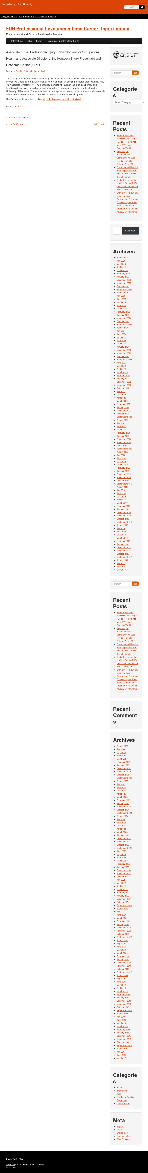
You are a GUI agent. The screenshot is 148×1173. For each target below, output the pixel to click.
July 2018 (121, 528)
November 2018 (124, 515)
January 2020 (123, 470)
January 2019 (123, 509)
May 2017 (121, 569)
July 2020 (121, 455)
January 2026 (123, 276)
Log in (119, 1129)
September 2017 (124, 556)
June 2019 (121, 493)
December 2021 (124, 410)
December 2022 (124, 381)
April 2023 (121, 369)
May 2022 (121, 394)
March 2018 (122, 537)
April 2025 (121, 305)
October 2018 (123, 518)
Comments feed (124, 1135)
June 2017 (121, 566)
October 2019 (123, 480)
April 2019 (121, 499)
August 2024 (122, 327)
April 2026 (121, 267)
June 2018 (121, 531)
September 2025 (124, 289)
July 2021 (121, 423)
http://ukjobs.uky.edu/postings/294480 (61, 99)
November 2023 (124, 353)
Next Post (100, 124)
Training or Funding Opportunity (62, 41)
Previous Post (14, 124)
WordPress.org (123, 1139)
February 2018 (123, 541)
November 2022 (124, 384)
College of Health (9, 16)
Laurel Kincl (39, 71)
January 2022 (123, 407)
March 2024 (122, 343)
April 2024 (121, 340)
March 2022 (122, 400)
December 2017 (124, 547)
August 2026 (122, 257)
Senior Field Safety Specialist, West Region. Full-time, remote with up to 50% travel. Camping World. (128, 142)
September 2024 (124, 324)
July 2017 (121, 563)
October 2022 (123, 388)
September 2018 (124, 521)
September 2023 (124, 359)
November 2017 (124, 550)
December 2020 (124, 439)
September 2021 (124, 416)
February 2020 (123, 467)
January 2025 (123, 314)
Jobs (29, 41)
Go (135, 72)
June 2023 (121, 362)
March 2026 (122, 270)
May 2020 (121, 461)
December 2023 (124, 349)
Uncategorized (123, 1103)
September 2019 (124, 483)
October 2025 (123, 286)
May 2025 (121, 302)
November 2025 (124, 283)
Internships (17, 41)
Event (39, 41)
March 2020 (122, 464)
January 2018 (123, 544)
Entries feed (122, 1132)
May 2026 (121, 263)
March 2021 (122, 429)
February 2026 (123, 273)
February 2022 (123, 404)
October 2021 (123, 413)
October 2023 (123, 356)
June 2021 (121, 426)
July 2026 (121, 260)
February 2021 (123, 432)
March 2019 (122, 502)
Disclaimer (11, 1167)
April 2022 (121, 397)
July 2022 (121, 391)
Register (120, 1126)
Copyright (10, 1164)
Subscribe (130, 230)
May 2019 (121, 496)
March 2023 (122, 372)
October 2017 (123, 553)
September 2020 (124, 448)
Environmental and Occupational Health (37, 16)
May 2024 (121, 337)
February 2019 (123, 505)
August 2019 (122, 486)
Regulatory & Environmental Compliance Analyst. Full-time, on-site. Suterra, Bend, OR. (126, 157)
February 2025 (123, 311)
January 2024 (123, 346)
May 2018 (121, 534)
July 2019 (121, 490)
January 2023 (123, 378)
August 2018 (122, 525)
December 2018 (124, 512)
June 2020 (121, 458)
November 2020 (124, 442)
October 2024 (123, 321)
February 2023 (123, 375)
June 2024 (121, 334)
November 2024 (124, 318)
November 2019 (124, 477)
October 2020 (123, 445)
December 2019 (124, 474)
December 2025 (124, 279)
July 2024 (121, 330)
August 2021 (122, 420)
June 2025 (121, 298)
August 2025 (122, 292)
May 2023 (121, 365)
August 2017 (122, 560)
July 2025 (121, 295)
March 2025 (122, 308)
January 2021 (123, 435)
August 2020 (122, 451)
